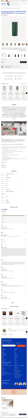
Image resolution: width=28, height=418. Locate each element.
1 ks (6, 187)
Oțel (6, 181)
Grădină (3, 356)
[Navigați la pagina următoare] (16, 302)
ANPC (3, 369)
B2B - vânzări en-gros (17, 370)
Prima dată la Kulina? (17, 371)
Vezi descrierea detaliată (22, 50)
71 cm (6, 183)
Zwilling (15, 357)
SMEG (15, 353)
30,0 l (7, 185)
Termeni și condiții (4, 372)
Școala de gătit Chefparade (18, 374)
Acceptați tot (22, 414)
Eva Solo (15, 360)
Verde (7, 179)
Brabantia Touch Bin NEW (9, 191)
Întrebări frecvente (17, 377)
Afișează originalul (4, 247)
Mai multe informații (12, 415)
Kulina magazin (16, 367)
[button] (4, 323)
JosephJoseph (16, 356)
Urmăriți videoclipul (8, 67)
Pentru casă (3, 360)
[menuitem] (2, 6)
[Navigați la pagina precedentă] (11, 302)
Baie (2, 357)
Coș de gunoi (8, 189)
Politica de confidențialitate (6, 373)
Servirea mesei (4, 353)
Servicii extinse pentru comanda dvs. (7, 365)
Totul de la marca (23, 83)
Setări (2, 416)
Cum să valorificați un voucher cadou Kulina (19, 366)
